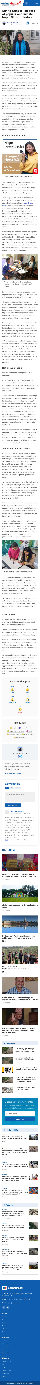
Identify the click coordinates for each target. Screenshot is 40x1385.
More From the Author (12, 774)
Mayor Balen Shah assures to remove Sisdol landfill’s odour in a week (17, 968)
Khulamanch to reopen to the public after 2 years (20, 906)
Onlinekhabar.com (7, 1295)
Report (27, 840)
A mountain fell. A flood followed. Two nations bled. (26, 1059)
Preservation (6, 1350)
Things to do (6, 1353)
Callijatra (33, 101)
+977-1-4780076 (12, 1299)
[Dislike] (18, 840)
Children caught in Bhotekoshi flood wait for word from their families (13, 1239)
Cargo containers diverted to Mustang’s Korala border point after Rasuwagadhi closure (13, 1213)
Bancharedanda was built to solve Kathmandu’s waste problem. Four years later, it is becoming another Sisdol (14, 1151)
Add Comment (13, 805)
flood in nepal (28, 734)
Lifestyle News (6, 1361)
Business (5, 1332)
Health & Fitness (7, 1370)
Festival (4, 1341)
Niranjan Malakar (17, 811)
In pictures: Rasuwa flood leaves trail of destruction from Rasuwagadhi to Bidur (26, 1050)
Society (4, 1323)
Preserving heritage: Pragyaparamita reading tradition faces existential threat (19, 875)
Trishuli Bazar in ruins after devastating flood (26, 1088)
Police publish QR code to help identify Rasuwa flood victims (26, 1068)
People (4, 1376)
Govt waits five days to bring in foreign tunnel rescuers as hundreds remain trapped (13, 1267)
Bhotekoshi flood (14, 734)
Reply (6, 840)
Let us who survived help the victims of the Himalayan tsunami (14, 1137)
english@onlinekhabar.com (15, 1303)
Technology (5, 1374)
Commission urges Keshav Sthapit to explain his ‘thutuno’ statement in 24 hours (20, 999)
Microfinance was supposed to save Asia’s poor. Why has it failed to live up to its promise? (15, 1192)
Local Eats (5, 1347)
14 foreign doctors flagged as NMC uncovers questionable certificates (15, 1165)
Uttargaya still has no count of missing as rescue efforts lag (13, 1226)
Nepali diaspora (20, 737)
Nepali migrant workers (17, 731)
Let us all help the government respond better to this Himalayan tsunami (14, 1253)
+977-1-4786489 (24, 1299)
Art (3, 1365)
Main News (5, 1317)
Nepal (14, 728)
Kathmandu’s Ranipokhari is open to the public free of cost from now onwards (19, 937)
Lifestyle (4, 1329)
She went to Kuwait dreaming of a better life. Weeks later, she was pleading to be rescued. (14, 1178)
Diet (3, 1367)
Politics (4, 1320)
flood (30, 731)
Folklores (5, 1344)
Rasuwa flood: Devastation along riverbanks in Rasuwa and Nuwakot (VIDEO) (26, 1079)
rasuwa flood (25, 728)
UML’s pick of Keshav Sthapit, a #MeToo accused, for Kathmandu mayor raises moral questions (18, 1030)
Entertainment (6, 1326)
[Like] (11, 840)
